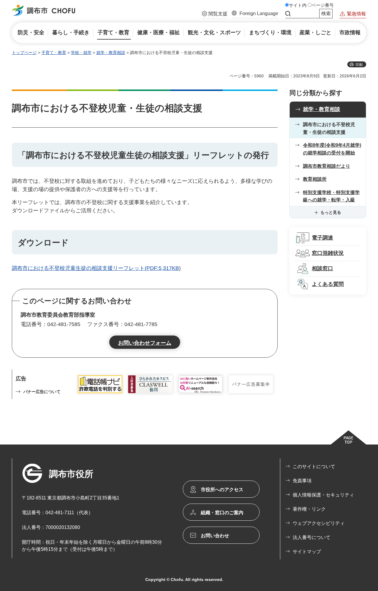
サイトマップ (307, 551)
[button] (214, 14)
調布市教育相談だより (326, 166)
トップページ (24, 52)
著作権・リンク (309, 509)
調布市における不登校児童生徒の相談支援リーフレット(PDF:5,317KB (95, 268)
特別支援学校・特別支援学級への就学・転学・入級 (331, 196)
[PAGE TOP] (348, 437)
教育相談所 (315, 179)
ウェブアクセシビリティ (319, 523)
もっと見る (330, 212)
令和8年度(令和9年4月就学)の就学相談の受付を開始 (332, 149)
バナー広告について (42, 391)
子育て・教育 (53, 52)
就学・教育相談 (110, 52)
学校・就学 (81, 52)
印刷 (359, 65)
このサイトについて (314, 466)
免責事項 (302, 480)
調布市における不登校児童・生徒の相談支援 (329, 128)
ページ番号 (323, 5)
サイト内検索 (288, 13)
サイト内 (298, 5)
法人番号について (311, 537)
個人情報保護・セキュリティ (323, 494)
